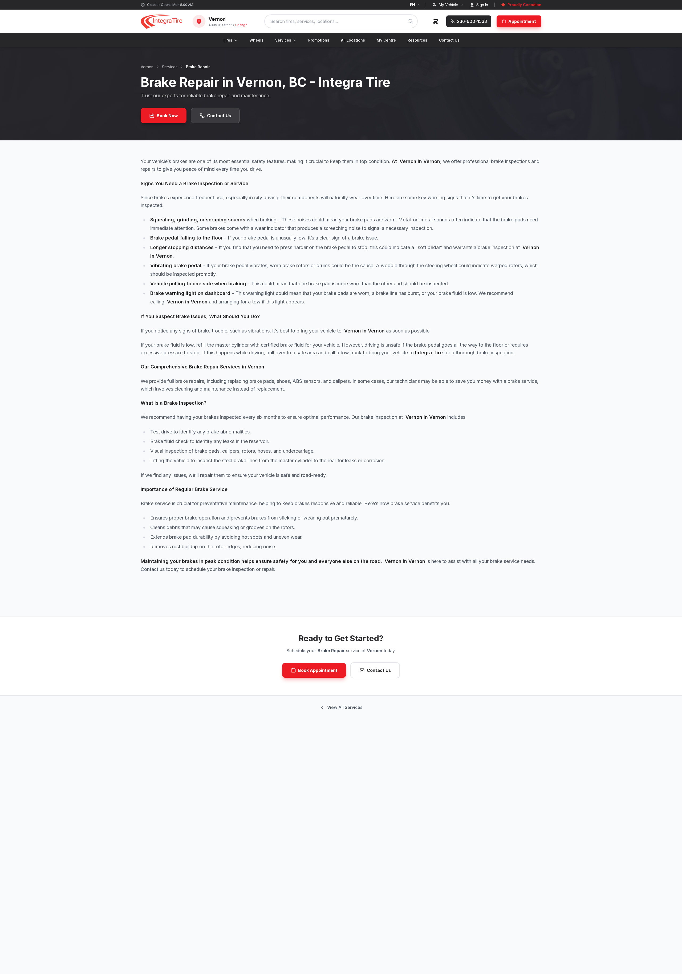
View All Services (344, 707)
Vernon (147, 66)
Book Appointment (318, 670)
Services (283, 40)
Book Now (167, 115)
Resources (417, 40)
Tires (227, 40)
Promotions (318, 40)
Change (241, 25)
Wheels (256, 40)
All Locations (353, 40)
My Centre (386, 40)
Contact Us (449, 40)
